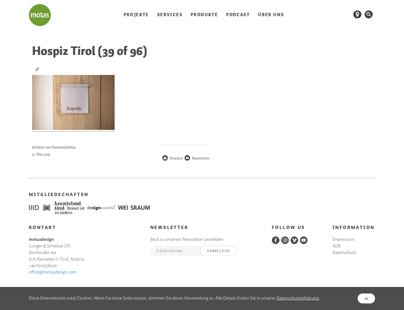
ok (366, 298)
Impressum (343, 240)
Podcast (238, 15)
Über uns (271, 15)
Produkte (204, 15)
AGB (337, 246)
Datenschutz (344, 253)
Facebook (276, 240)
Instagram (285, 240)
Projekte (136, 15)
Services (169, 15)
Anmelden (218, 251)
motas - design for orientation (40, 15)
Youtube (304, 240)
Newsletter (197, 158)
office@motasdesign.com (52, 272)
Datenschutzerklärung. (298, 298)
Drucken (172, 158)
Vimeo (294, 240)
